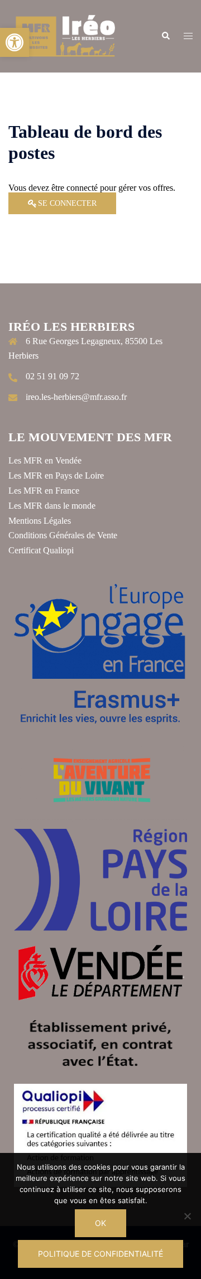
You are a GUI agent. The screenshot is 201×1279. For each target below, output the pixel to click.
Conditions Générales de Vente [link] (62, 535)
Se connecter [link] (67, 203)
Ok (100, 1223)
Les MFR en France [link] (43, 490)
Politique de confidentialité (100, 1253)
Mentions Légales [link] (39, 520)
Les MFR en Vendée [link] (45, 460)
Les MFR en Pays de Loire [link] (56, 475)
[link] (14, 42)
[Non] (187, 1216)
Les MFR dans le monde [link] (51, 505)
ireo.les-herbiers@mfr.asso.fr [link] (76, 397)
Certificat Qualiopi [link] (41, 550)
